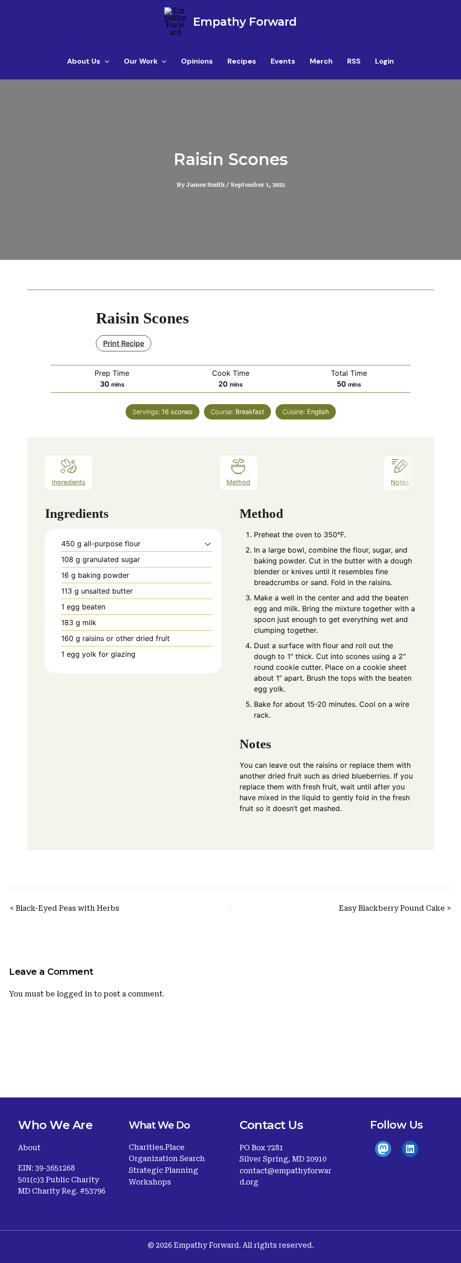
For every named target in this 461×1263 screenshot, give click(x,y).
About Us (83, 61)
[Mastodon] (383, 1149)
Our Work (141, 61)
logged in (74, 994)
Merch (321, 61)
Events (283, 61)
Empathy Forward (245, 21)
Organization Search (167, 1158)
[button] (104, 61)
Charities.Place (157, 1147)
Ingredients (69, 482)
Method (238, 482)
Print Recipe (123, 343)
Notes (400, 482)
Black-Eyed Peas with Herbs (67, 908)
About (29, 1147)
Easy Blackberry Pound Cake (392, 908)
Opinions (197, 61)
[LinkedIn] (410, 1149)
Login (384, 61)
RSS (354, 61)
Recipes (241, 61)
